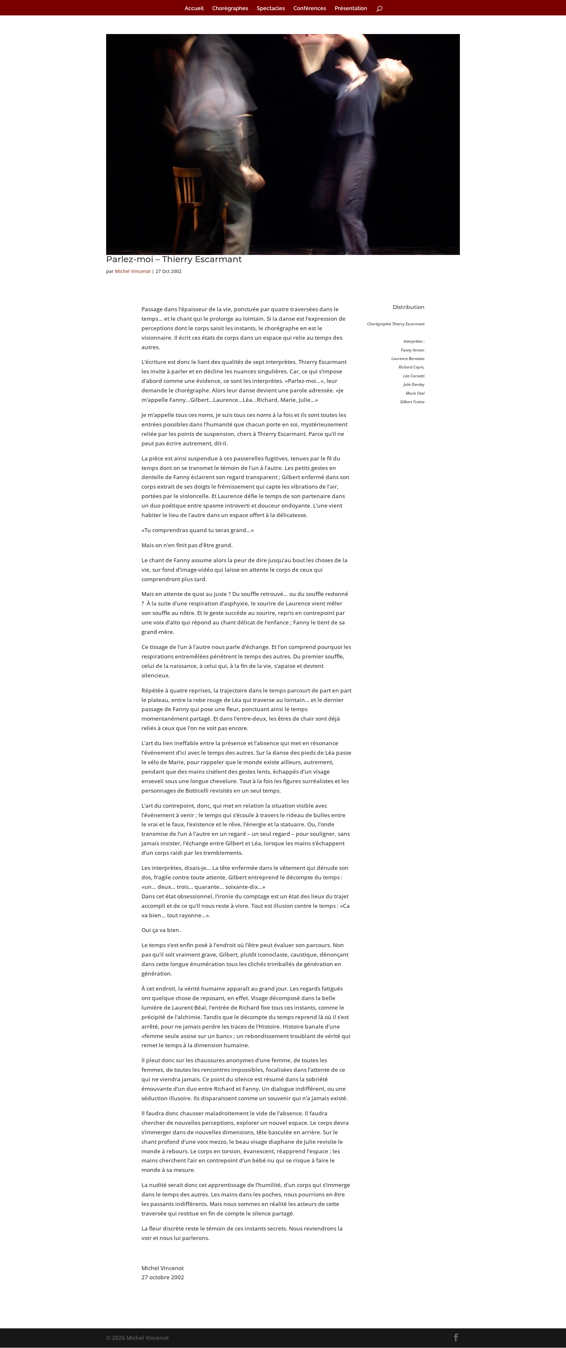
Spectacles (271, 8)
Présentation (351, 8)
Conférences (309, 8)
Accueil (194, 8)
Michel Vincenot (132, 271)
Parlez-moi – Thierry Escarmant (174, 259)
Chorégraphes (230, 8)
